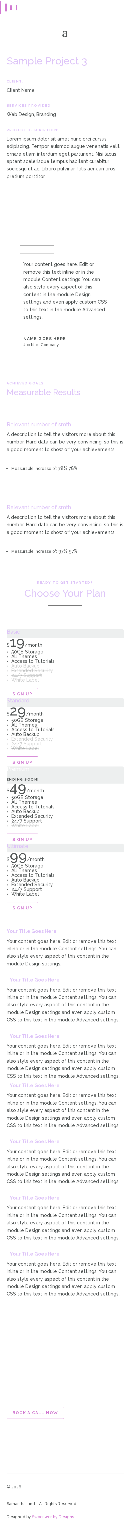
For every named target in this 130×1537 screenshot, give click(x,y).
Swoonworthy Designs (53, 1517)
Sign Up (22, 694)
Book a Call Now (35, 1413)
